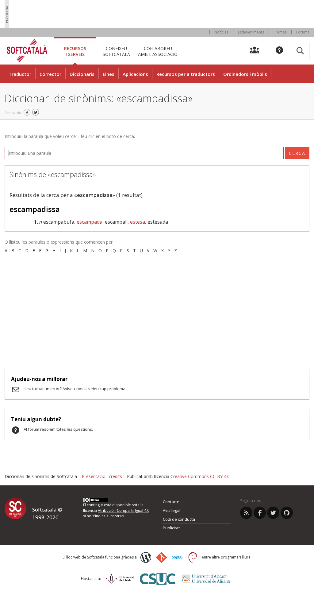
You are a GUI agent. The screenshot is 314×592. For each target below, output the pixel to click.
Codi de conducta (179, 519)
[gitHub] (287, 513)
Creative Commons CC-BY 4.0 (200, 476)
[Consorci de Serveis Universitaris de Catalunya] (158, 579)
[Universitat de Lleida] (119, 579)
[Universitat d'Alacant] (206, 579)
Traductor (20, 74)
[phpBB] (177, 557)
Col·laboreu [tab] (158, 51)
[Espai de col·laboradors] (258, 51)
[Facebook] (260, 513)
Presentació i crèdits (102, 476)
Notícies (221, 32)
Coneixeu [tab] (116, 51)
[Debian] (192, 557)
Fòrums (302, 32)
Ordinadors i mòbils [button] (245, 74)
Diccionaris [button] (82, 74)
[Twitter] (273, 513)
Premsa (280, 32)
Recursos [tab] (75, 51)
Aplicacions (135, 74)
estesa (137, 221)
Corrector (50, 74)
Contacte (171, 501)
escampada (89, 221)
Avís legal (171, 510)
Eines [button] (108, 74)
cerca (297, 153)
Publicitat (171, 528)
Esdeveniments (251, 32)
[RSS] (246, 513)
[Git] (161, 557)
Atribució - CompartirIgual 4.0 (123, 510)
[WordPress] (145, 557)
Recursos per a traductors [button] (185, 74)
